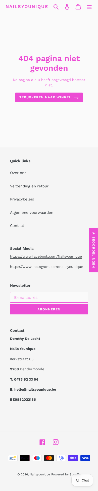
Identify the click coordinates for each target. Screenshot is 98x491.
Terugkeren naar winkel (45, 97)
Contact (17, 225)
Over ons (18, 173)
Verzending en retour (29, 186)
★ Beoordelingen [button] (93, 250)
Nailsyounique (27, 6)
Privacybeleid (22, 199)
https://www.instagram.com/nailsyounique (46, 267)
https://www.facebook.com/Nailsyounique (46, 256)
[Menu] (89, 6)
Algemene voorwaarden (31, 212)
